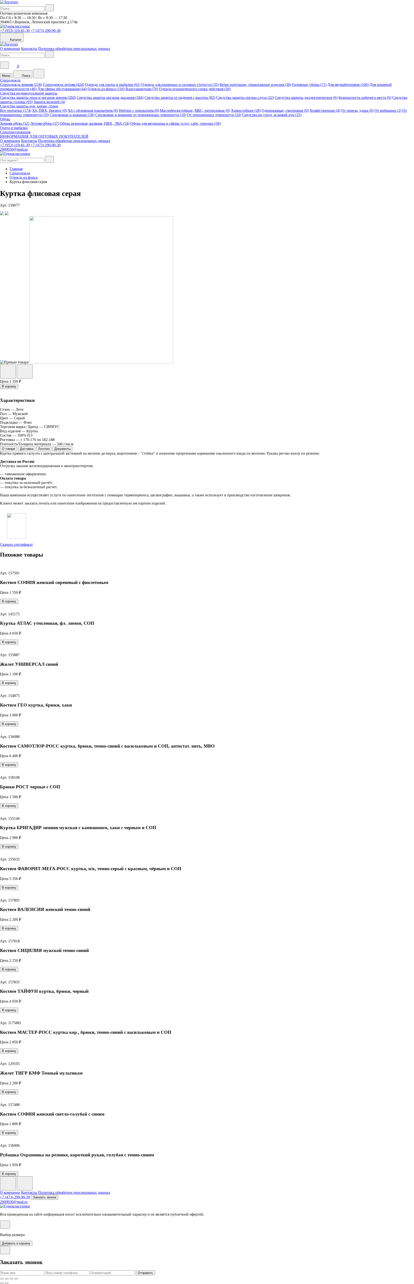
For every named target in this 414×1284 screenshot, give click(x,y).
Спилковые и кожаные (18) (72, 115)
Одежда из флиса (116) (106, 89)
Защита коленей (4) (49, 102)
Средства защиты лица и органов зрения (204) (38, 97)
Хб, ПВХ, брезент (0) (49, 110)
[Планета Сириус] (9, 2)
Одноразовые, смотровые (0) (285, 110)
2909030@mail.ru (14, 149)
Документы (62, 449)
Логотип (44, 449)
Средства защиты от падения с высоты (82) (179, 97)
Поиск (25, 75)
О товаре (8, 449)
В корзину (9, 386)
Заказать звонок (44, 1197)
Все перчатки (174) (15, 110)
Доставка (26, 449)
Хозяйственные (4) (325, 110)
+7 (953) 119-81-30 (15, 31)
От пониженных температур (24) (214, 115)
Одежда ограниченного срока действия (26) (194, 89)
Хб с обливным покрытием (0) (93, 110)
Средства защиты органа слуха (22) (245, 97)
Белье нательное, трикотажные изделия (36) (255, 85)
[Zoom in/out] (16, 1278)
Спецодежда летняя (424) (63, 85)
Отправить (145, 1273)
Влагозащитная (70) (142, 89)
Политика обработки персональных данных (74, 49)
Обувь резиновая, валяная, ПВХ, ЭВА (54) (94, 123)
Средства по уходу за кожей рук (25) (271, 115)
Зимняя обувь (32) (14, 123)
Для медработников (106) (348, 85)
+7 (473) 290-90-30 (46, 31)
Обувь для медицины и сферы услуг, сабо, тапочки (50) (175, 123)
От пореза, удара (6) (357, 110)
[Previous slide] (8, 1183)
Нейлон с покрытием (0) (139, 110)
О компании (10, 49)
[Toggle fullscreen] (11, 1278)
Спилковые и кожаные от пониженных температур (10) (140, 115)
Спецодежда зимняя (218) (21, 85)
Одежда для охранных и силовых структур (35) (180, 85)
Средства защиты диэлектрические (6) (306, 97)
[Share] (7, 1278)
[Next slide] (25, 1183)
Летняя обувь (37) (44, 123)
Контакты (29, 49)
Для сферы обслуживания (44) (62, 89)
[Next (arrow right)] (7, 1283)
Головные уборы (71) (309, 85)
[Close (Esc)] (2, 1278)
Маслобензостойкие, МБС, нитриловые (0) (195, 110)
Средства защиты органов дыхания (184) (110, 97)
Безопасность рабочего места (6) (365, 97)
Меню (6, 75)
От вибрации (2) (387, 110)
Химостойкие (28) (246, 110)
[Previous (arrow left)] (2, 1283)
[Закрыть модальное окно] (5, 1224)
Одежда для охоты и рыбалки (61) (112, 85)
